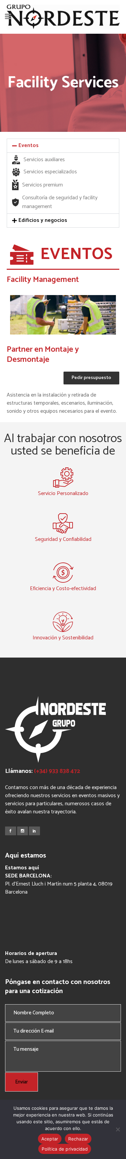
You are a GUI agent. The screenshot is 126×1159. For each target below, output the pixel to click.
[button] (63, 145)
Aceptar (49, 1138)
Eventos (28, 145)
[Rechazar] (117, 1129)
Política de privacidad (65, 1149)
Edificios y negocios (42, 220)
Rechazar (78, 1138)
